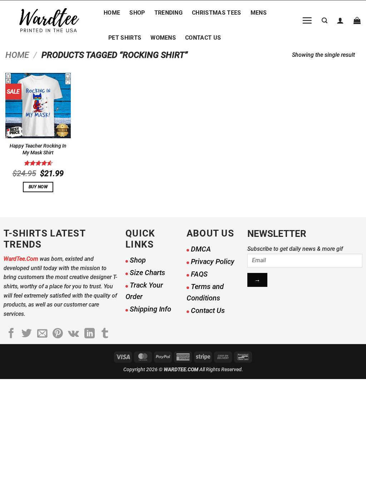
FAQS (199, 274)
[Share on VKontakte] (73, 334)
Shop (137, 12)
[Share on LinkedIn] (89, 334)
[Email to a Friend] (42, 334)
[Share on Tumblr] (105, 334)
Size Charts (147, 272)
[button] (307, 20)
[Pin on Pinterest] (58, 334)
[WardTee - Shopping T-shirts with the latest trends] (49, 20)
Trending (168, 12)
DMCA (201, 249)
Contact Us (203, 37)
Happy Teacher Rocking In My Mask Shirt (38, 149)
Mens (259, 12)
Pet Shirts (124, 37)
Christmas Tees (216, 12)
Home (112, 12)
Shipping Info (150, 309)
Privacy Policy (212, 261)
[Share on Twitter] (26, 334)
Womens (163, 37)
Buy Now (38, 186)
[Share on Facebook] (11, 334)
